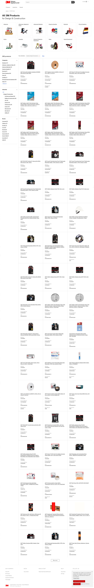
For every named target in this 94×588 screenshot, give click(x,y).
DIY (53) (6, 100)
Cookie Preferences (25, 584)
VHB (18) (4, 140)
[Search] (73, 2)
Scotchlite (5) (5, 138)
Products (8, 7)
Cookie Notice (76, 578)
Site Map (62, 573)
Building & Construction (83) (10, 98)
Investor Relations (8, 575)
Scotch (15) (4, 131)
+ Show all (4, 83)
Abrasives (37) (5, 62)
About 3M (7, 571)
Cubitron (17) (4, 123)
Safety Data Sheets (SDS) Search (45, 571)
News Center (26, 571)
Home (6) (4, 75)
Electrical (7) (4, 71)
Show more (55, 560)
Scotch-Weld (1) (5, 135)
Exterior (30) (7, 102)
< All (3, 92)
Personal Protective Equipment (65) (9, 79)
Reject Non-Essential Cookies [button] (79, 581)
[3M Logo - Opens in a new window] (13, 2)
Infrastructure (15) (8, 104)
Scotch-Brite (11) (5, 133)
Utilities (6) (7, 112)
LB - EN (84, 1)
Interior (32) (7, 106)
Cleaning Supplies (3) (6, 69)
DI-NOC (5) (4, 125)
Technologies (7, 579)
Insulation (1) (4, 77)
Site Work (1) (7, 110)
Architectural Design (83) (10, 96)
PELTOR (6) (4, 129)
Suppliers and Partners (9, 577)
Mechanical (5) (8, 108)
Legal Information (13, 584)
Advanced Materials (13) (7, 67)
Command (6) (5, 121)
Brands (21, 7)
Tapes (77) (4, 81)
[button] (85, 584)
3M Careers (7, 573)
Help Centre (63, 571)
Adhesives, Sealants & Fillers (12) (8, 65)
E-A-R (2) (4, 127)
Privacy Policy (19, 584)
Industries (15, 7)
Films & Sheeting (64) (6, 73)
